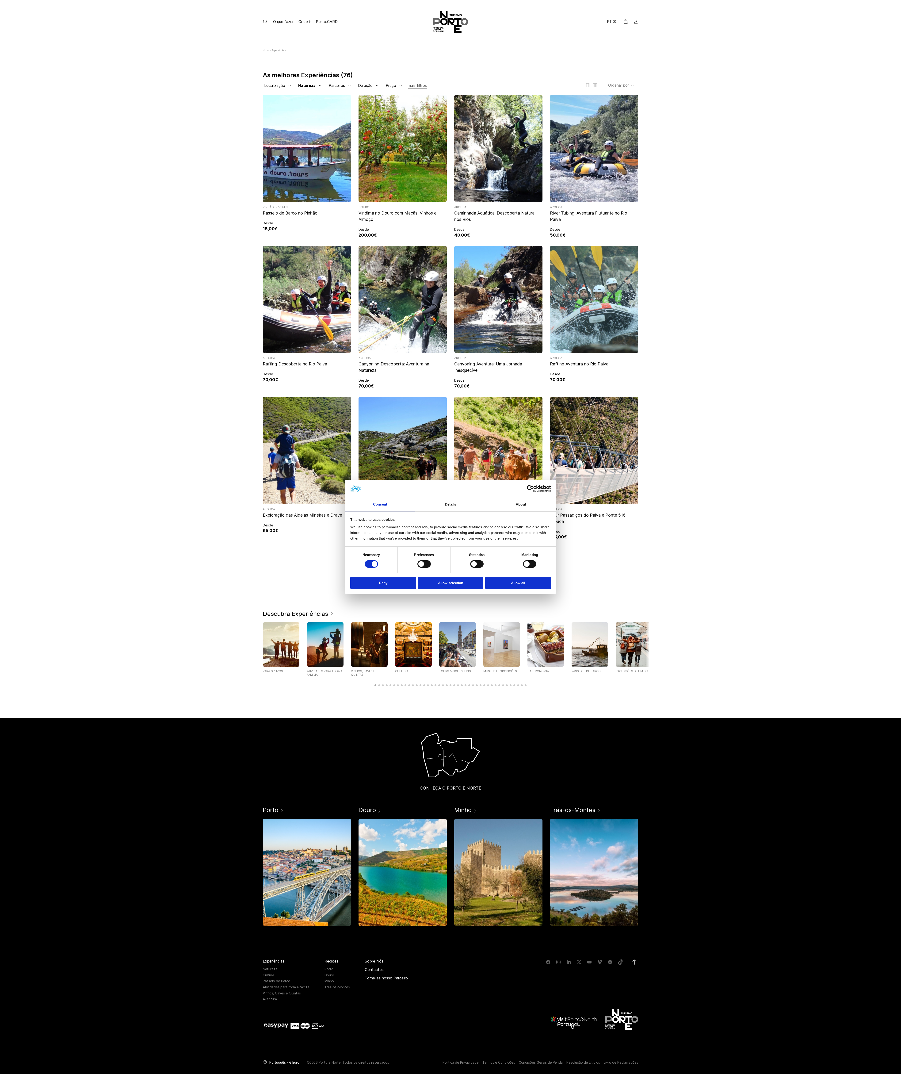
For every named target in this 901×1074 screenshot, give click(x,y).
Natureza (270, 969)
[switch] (424, 564)
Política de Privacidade (461, 1062)
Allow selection (450, 583)
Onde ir (304, 21)
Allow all (518, 583)
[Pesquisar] (265, 21)
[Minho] (498, 872)
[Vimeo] (600, 962)
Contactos (374, 969)
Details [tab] (450, 504)
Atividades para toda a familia (286, 987)
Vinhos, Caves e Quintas (282, 993)
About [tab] (521, 504)
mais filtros (417, 85)
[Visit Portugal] (574, 1022)
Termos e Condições (498, 1062)
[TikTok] (620, 962)
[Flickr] (610, 962)
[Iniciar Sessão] (636, 21)
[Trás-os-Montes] (594, 872)
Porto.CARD (327, 21)
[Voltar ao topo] (634, 962)
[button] (375, 685)
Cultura (268, 975)
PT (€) (612, 21)
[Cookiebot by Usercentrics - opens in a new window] (530, 488)
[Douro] (403, 872)
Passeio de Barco (276, 981)
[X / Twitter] (579, 962)
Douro (329, 975)
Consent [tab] (380, 504)
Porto (329, 969)
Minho (329, 981)
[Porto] (307, 872)
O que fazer (284, 21)
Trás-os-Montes (337, 987)
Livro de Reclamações (621, 1062)
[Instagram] (558, 962)
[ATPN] (450, 22)
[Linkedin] (569, 962)
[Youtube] (589, 962)
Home (266, 50)
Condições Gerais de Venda (541, 1062)
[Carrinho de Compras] (625, 21)
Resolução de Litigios (583, 1062)
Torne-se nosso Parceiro (386, 978)
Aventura (270, 999)
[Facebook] (548, 962)
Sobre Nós (374, 961)
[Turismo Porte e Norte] (621, 1019)
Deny (383, 583)
